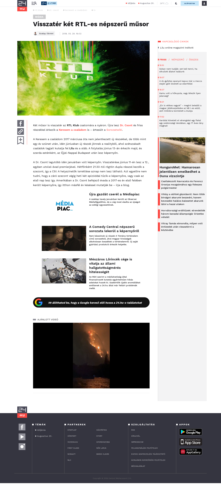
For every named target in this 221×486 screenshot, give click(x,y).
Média (39, 16)
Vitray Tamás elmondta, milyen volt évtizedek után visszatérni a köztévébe (182, 226)
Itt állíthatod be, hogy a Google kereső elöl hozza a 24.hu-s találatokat (95, 302)
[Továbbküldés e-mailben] (20, 131)
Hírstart (72, 436)
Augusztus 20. (147, 3)
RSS (133, 430)
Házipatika (101, 430)
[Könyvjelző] (20, 140)
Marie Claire (102, 454)
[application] (91, 355)
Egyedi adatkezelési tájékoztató (148, 454)
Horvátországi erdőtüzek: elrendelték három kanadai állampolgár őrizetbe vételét (183, 214)
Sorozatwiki (114, 129)
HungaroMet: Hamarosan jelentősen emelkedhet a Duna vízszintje (180, 171)
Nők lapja (101, 448)
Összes (193, 59)
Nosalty (71, 454)
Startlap (72, 430)
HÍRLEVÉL (135, 436)
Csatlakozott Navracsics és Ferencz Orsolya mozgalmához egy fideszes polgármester (182, 184)
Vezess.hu (73, 442)
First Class (73, 448)
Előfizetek (189, 3)
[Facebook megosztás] (20, 123)
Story (99, 436)
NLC (69, 460)
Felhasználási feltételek (144, 448)
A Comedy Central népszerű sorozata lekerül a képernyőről (114, 229)
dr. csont (54, 10)
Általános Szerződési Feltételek (148, 460)
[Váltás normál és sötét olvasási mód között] (176, 3)
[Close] (145, 377)
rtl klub (39, 10)
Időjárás (131, 3)
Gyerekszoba (103, 442)
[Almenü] (34, 3)
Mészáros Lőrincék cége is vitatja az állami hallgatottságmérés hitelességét (110, 265)
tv (95, 10)
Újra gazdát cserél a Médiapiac (114, 194)
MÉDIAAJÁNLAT (138, 466)
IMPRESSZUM (137, 442)
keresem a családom (76, 10)
